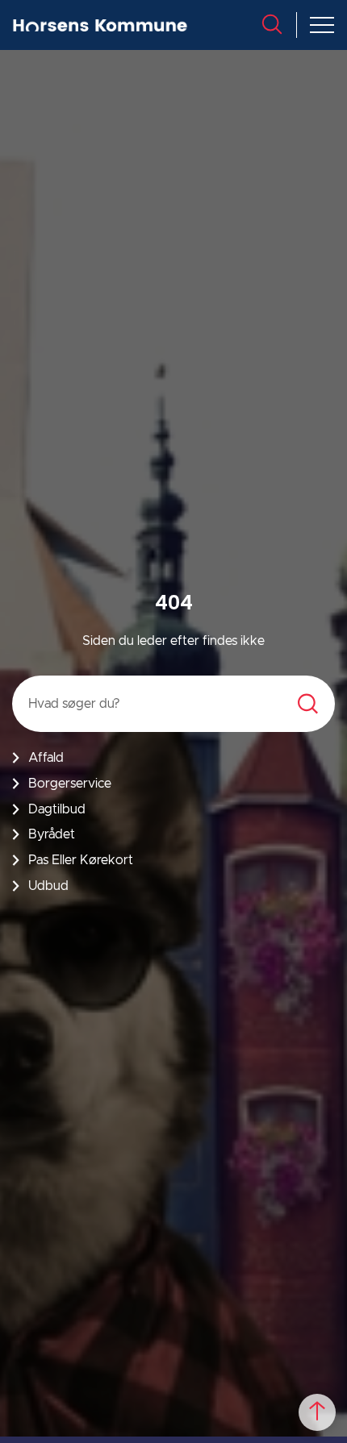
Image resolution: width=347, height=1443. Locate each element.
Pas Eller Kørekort (80, 860)
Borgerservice (69, 783)
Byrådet (51, 834)
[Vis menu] (322, 25)
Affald (46, 757)
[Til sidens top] (317, 1412)
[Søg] (308, 704)
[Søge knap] (272, 24)
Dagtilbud (57, 809)
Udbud (48, 886)
